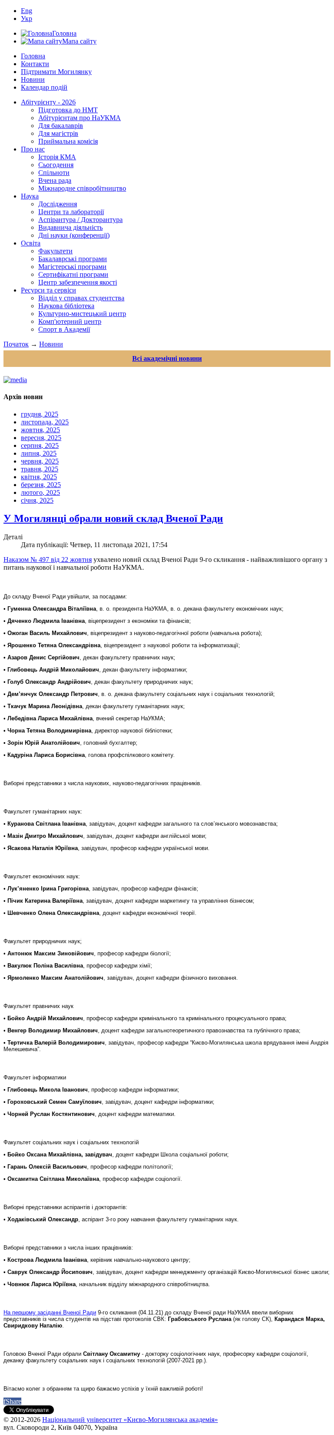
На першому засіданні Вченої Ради (49, 1312)
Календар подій (44, 87)
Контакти (35, 63)
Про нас (33, 149)
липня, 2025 (39, 453)
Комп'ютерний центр (69, 321)
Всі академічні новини (167, 358)
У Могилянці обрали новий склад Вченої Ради (113, 518)
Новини (33, 79)
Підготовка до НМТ (68, 110)
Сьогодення (55, 164)
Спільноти (54, 172)
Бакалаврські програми (72, 258)
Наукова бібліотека (66, 305)
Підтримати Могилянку (56, 71)
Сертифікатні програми (73, 274)
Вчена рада (54, 180)
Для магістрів (58, 133)
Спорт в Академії (64, 329)
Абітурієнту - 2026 (48, 102)
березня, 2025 (41, 484)
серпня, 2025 (40, 445)
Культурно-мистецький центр (82, 313)
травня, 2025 (39, 469)
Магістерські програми (72, 266)
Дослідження (57, 204)
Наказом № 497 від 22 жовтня (47, 559)
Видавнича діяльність (70, 227)
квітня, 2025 (39, 477)
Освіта (30, 243)
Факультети (55, 251)
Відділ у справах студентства (81, 298)
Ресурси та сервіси (48, 290)
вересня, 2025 (41, 437)
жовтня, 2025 (40, 430)
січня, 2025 (37, 500)
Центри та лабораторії (71, 211)
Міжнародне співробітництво (82, 188)
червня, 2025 (40, 461)
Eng (26, 10)
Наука (30, 196)
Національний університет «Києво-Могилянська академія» (130, 1419)
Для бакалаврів (60, 125)
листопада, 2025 (45, 422)
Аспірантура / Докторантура (80, 219)
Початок (16, 344)
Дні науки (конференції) (74, 235)
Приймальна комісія (68, 141)
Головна (33, 56)
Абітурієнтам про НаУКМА (79, 117)
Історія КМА (57, 157)
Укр (26, 18)
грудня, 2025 (39, 414)
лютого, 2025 (40, 492)
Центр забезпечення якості (77, 282)
